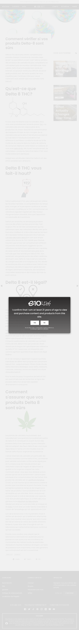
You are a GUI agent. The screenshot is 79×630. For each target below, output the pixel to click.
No (44, 323)
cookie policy (45, 329)
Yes (35, 323)
